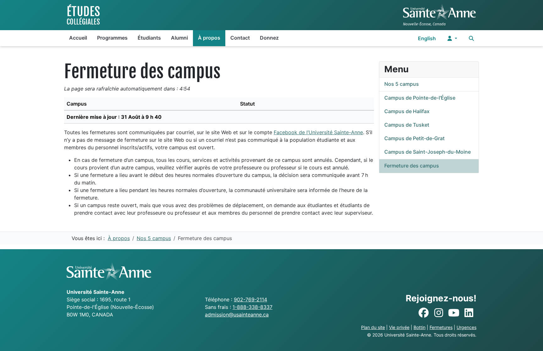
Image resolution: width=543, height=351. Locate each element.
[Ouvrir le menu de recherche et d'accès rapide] (471, 38)
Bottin (419, 327)
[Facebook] (423, 313)
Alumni (179, 38)
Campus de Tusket (406, 125)
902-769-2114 (250, 299)
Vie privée (399, 327)
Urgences (466, 327)
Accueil (78, 38)
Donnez (269, 38)
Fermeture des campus (411, 165)
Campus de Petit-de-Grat (414, 138)
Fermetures (441, 327)
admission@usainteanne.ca (237, 314)
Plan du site (373, 327)
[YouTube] (453, 313)
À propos (209, 38)
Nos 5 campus (401, 84)
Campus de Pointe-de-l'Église (419, 98)
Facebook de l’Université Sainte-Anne (318, 132)
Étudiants (149, 38)
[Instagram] (438, 313)
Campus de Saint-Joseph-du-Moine (427, 152)
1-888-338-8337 (252, 307)
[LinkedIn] (468, 313)
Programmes (112, 38)
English (427, 38)
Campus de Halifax (407, 111)
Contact (240, 38)
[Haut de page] (532, 339)
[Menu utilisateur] (452, 38)
